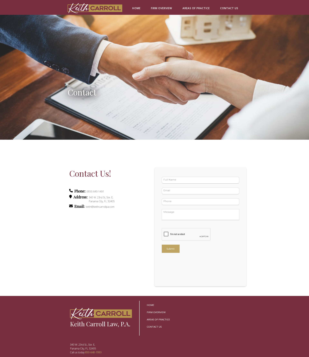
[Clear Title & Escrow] (108, 249)
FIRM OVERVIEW (161, 8)
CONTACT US (229, 8)
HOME (136, 8)
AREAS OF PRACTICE (196, 8)
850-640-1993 (93, 352)
